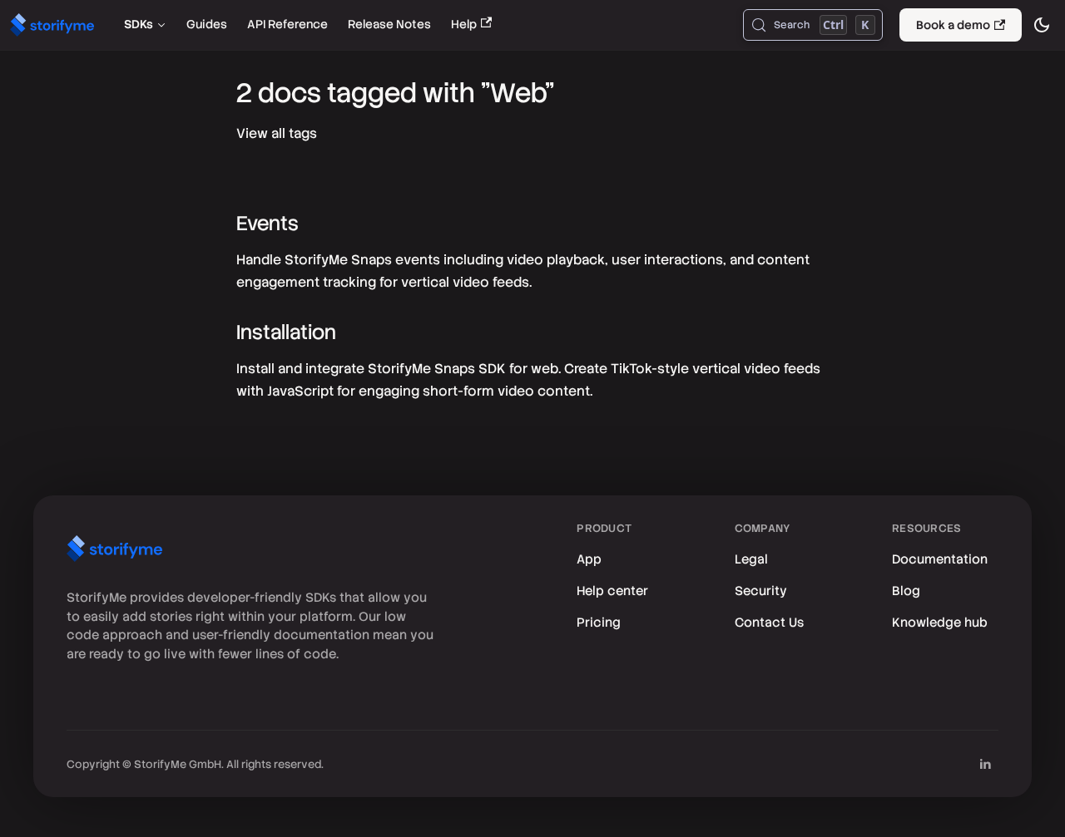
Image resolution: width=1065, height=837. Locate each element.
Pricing (599, 622)
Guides (206, 24)
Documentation (940, 559)
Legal (751, 559)
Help (464, 24)
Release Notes (389, 24)
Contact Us (769, 622)
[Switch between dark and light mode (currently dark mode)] (1041, 25)
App (589, 559)
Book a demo (953, 24)
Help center (612, 591)
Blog (906, 591)
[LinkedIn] (985, 764)
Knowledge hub (940, 622)
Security (761, 591)
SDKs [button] (138, 24)
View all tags (276, 133)
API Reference (287, 24)
